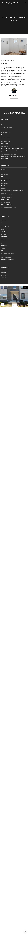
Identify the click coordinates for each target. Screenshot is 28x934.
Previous (4, 311)
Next (8, 311)
